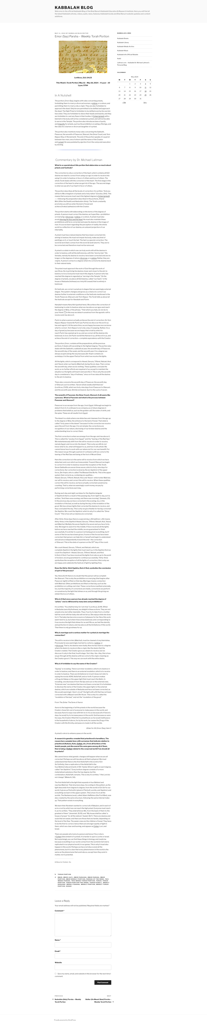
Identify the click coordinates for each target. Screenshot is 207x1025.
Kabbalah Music (122, 50)
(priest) (98, 116)
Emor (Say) (68, 877)
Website (58, 963)
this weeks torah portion (83, 881)
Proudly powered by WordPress (65, 1020)
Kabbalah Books (123, 38)
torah (99, 881)
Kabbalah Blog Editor (78, 33)
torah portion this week (77, 882)
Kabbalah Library (123, 42)
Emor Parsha (93, 877)
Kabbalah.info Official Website (127, 54)
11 (145, 87)
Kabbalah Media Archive (125, 46)
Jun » (145, 102)
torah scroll (96, 882)
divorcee (69, 217)
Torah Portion (64, 874)
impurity (61, 124)
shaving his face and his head (71, 219)
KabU (119, 58)
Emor (60, 877)
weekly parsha (73, 884)
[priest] (103, 196)
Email (58, 951)
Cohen (79, 744)
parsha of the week (95, 879)
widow (94, 103)
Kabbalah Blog (74, 7)
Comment (59, 911)
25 (145, 95)
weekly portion (88, 884)
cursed (61, 142)
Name (58, 940)
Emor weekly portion (75, 879)
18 (145, 91)
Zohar (69, 886)
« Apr (124, 102)
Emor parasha (80, 877)
